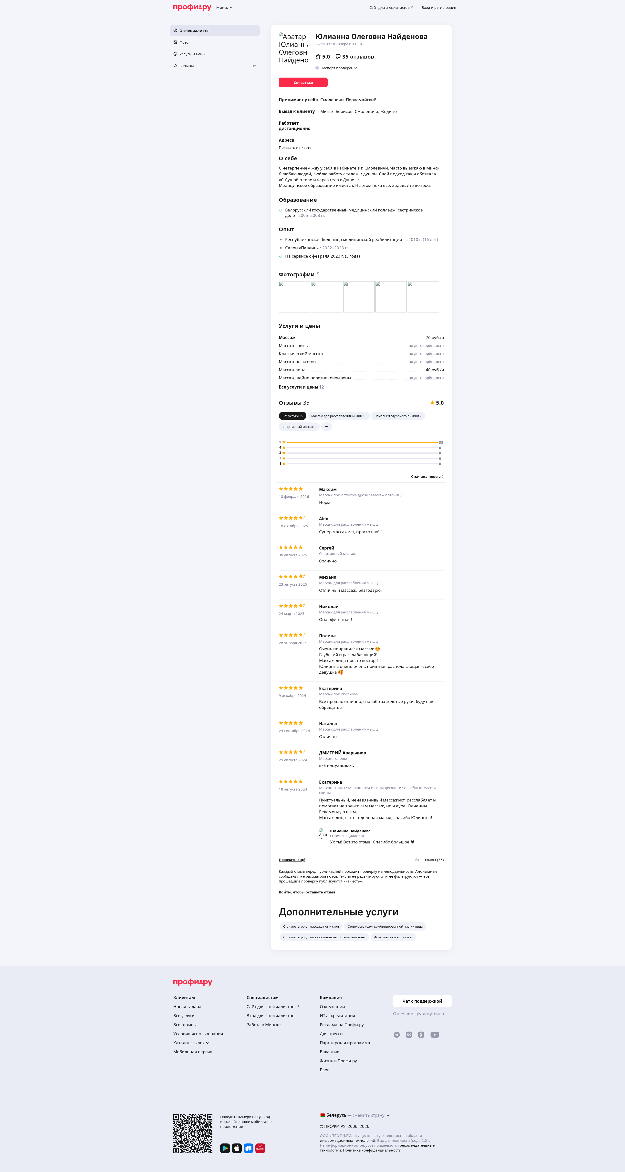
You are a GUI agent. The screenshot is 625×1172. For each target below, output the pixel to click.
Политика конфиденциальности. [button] (372, 1150)
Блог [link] (324, 1069)
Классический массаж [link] (301, 353)
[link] (303, 82)
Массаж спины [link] (294, 345)
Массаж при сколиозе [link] (338, 693)
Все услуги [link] (184, 1015)
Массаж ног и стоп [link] (297, 361)
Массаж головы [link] (333, 758)
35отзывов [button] (358, 56)
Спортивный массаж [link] (337, 553)
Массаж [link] (287, 337)
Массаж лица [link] (292, 369)
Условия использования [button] (198, 1033)
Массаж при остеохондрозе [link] (343, 494)
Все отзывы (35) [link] (429, 859)
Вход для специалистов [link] (270, 1015)
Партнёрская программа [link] (345, 1042)
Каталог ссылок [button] (189, 1042)
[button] (215, 30)
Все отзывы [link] (185, 1024)
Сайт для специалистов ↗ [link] (273, 1006)
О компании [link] (332, 1006)
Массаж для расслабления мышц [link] (348, 524)
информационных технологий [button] (347, 1140)
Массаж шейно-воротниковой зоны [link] (315, 378)
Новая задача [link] (187, 1006)
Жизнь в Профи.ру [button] (338, 1060)
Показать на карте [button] (295, 147)
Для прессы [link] (331, 1033)
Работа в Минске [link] (264, 1024)
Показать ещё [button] (292, 859)
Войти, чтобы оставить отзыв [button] (307, 892)
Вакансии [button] (330, 1051)
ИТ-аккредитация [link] (337, 1015)
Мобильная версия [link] (192, 1051)
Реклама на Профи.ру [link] (342, 1024)
